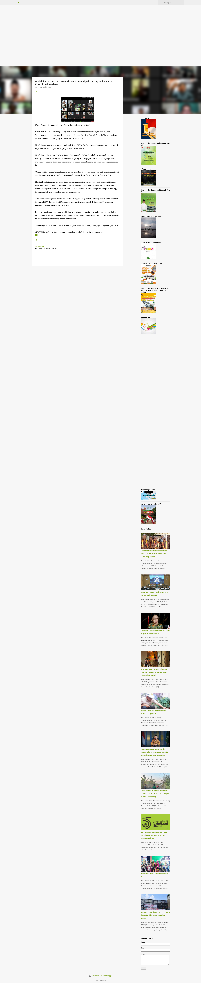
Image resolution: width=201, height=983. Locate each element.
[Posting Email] (36, 236)
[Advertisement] (63, 14)
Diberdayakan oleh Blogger (101, 976)
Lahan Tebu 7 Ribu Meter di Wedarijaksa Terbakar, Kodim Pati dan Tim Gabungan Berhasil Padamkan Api (155, 794)
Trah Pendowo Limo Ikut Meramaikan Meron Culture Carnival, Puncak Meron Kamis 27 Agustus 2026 (154, 554)
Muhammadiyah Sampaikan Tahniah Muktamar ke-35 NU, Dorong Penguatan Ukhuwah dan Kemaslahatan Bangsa (155, 752)
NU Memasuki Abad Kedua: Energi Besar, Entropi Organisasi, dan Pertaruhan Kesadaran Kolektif (154, 835)
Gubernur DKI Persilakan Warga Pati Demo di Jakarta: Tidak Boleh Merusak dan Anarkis (155, 915)
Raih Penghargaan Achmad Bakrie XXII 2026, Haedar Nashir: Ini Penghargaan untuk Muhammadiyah (154, 672)
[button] (36, 91)
